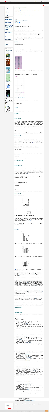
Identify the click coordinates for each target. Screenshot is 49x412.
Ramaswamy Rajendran (17, 10)
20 (27, 282)
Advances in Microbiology (8, 58)
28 (39, 290)
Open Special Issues (7, 36)
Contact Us (6, 44)
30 (42, 291)
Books (18, 3)
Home (6, 3)
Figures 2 (30, 220)
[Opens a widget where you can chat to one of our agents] (46, 411)
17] (19, 154)
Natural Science (7, 73)
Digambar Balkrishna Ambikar (23, 10)
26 (35, 285)
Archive (6, 11)
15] (29, 38)
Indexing (7, 15)
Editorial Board (7, 12)
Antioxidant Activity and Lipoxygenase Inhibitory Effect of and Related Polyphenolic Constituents (9, 22)
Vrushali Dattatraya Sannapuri (35, 10)
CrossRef (27, 323)
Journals (14, 3)
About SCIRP (24, 403)
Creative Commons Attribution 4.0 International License (29, 400)
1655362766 (7, 106)
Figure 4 (23, 224)
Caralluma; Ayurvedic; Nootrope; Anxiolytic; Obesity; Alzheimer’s (21, 20)
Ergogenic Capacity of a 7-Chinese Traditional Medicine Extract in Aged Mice (9, 32)
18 (19, 271)
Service (30, 403)
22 (19, 275)
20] (19, 141)
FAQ (5, 45)
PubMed (26, 336)
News (21, 3)
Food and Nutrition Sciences (17, 7)
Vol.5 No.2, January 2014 (23, 7)
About (25, 3)
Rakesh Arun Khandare (28, 10)
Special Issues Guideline (8, 39)
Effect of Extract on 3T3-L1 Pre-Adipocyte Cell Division (8, 19)
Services (28, 3)
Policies (39, 403)
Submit (32, 3)
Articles (10, 3)
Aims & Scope (7, 8)
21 (34, 273)
